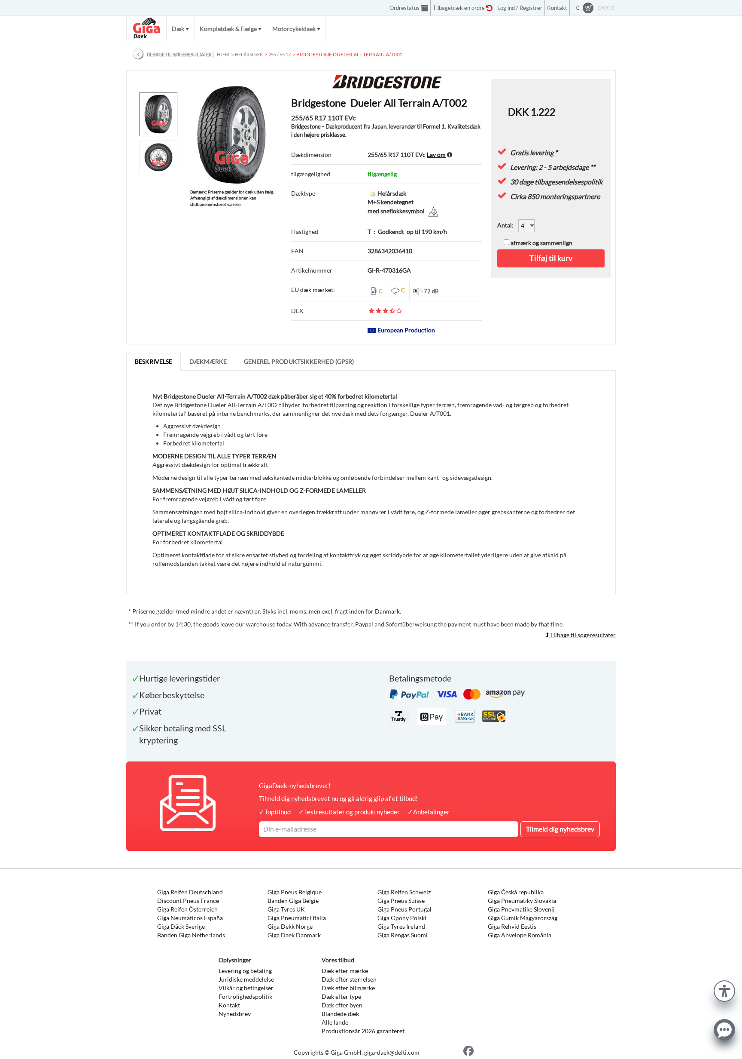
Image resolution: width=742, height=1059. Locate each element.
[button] (724, 990)
